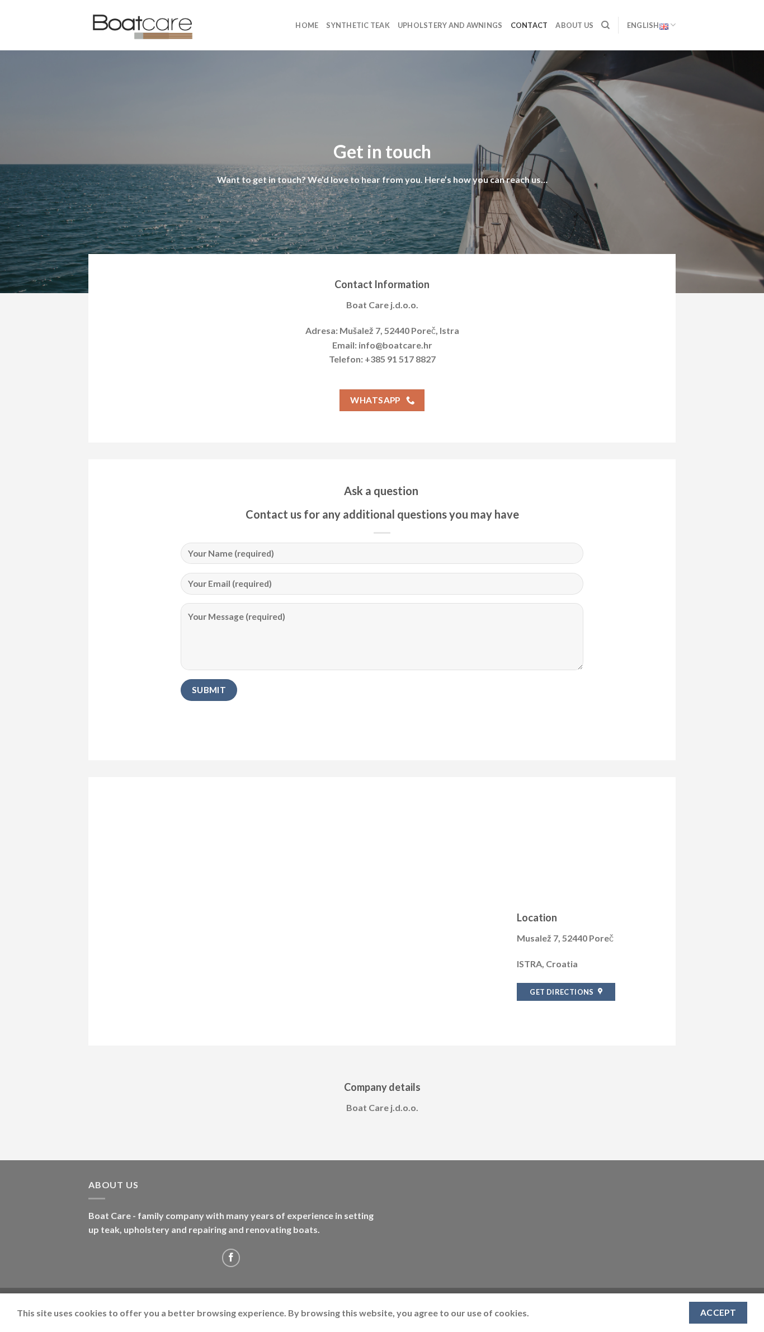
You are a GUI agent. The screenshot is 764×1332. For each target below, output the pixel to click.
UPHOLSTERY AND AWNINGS (450, 25)
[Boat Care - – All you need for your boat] (144, 25)
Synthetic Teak (358, 25)
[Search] (605, 25)
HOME (306, 25)
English (643, 25)
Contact (529, 25)
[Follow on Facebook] (231, 1258)
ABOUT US (574, 25)
